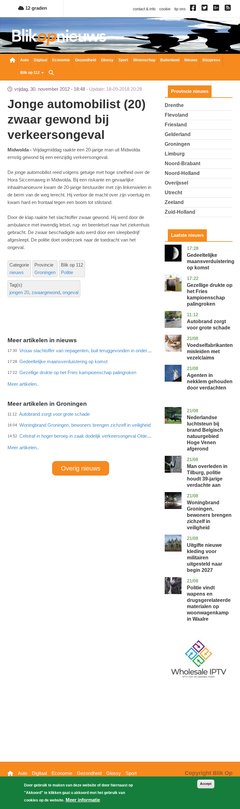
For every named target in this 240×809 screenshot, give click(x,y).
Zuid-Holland (180, 212)
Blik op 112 (30, 72)
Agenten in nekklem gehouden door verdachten (209, 381)
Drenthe (174, 105)
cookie (165, 9)
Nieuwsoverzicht (13, 61)
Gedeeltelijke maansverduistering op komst (210, 261)
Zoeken (51, 73)
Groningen (45, 272)
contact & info (144, 9)
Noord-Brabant (182, 163)
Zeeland (174, 202)
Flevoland (176, 115)
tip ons (180, 9)
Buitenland (169, 60)
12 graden (35, 8)
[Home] (59, 37)
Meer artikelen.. (23, 447)
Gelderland (178, 134)
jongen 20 (19, 292)
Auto (24, 60)
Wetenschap (144, 60)
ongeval (70, 292)
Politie (67, 272)
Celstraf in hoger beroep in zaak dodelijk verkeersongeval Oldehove (88, 436)
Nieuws (191, 60)
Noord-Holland (182, 173)
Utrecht (173, 192)
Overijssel (176, 183)
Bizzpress (211, 60)
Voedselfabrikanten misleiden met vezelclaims (210, 351)
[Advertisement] (121, 370)
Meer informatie (83, 799)
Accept (206, 784)
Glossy (107, 60)
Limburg (175, 153)
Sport (123, 60)
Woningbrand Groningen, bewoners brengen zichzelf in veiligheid (209, 515)
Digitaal (40, 60)
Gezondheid (85, 60)
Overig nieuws (80, 468)
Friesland (176, 124)
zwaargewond (46, 292)
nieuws (16, 272)
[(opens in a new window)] (193, 9)
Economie (61, 60)
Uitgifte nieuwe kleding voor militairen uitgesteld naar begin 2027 (204, 557)
